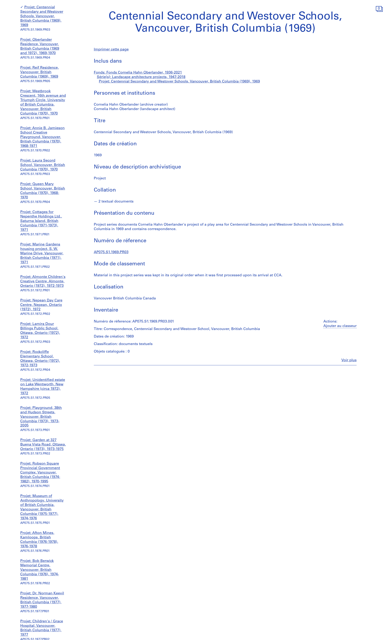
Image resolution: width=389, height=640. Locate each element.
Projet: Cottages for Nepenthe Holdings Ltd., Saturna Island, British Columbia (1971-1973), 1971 (41, 221)
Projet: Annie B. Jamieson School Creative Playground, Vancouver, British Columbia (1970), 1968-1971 (42, 137)
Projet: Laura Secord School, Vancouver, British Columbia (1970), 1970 (42, 165)
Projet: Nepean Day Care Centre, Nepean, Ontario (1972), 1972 (41, 305)
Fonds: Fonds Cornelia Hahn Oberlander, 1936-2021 (138, 73)
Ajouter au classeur (340, 326)
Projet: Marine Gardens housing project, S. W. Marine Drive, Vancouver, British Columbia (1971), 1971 (41, 253)
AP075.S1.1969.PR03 (111, 252)
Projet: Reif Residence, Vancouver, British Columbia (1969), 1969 (39, 72)
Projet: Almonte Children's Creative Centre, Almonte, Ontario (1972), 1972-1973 (42, 281)
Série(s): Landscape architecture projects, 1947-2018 (141, 77)
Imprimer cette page (111, 49)
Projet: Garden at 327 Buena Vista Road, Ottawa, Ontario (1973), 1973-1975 (43, 444)
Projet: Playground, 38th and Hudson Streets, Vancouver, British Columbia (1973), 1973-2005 (41, 417)
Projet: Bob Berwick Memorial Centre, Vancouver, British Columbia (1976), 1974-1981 (39, 570)
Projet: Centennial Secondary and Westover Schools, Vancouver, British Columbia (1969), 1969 (41, 16)
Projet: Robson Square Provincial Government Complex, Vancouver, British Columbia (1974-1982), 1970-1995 (40, 472)
